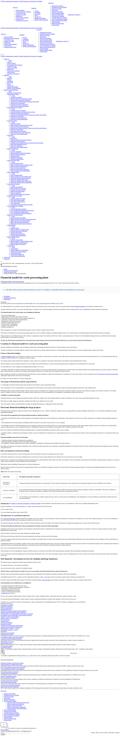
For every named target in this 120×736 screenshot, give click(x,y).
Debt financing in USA (7, 643)
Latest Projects (20, 19)
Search (3, 734)
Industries (33, 8)
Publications (71, 14)
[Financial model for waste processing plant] (12, 281)
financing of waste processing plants (108, 374)
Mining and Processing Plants (59, 20)
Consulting (37, 12)
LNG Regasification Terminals (60, 19)
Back (10, 60)
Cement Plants (55, 25)
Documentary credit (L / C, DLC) (9, 630)
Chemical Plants (56, 22)
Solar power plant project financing (10, 686)
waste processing (46, 580)
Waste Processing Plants (58, 13)
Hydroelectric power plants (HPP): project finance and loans (16, 615)
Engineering (4, 593)
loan (29, 571)
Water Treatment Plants (58, 14)
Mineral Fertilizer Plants (58, 23)
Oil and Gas (38, 17)
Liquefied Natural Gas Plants (59, 17)
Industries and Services (10, 297)
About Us (15, 7)
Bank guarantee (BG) (6, 609)
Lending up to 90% (21, 14)
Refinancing (19, 16)
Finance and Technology (22, 17)
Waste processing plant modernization (17, 708)
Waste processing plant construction (16, 707)
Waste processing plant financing (15, 704)
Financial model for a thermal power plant (11, 664)
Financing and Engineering (14, 93)
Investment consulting (6, 606)
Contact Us (77, 14)
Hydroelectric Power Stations (59, 7)
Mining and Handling (40, 18)
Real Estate (37, 14)
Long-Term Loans (20, 13)
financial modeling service (8, 356)
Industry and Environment (41, 20)
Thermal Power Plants (57, 6)
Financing (51, 3)
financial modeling (80, 306)
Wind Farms (55, 10)
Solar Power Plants (56, 8)
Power (36, 15)
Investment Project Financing (23, 11)
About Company (20, 10)
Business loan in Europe (7, 634)
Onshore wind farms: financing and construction (13, 612)
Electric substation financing (8, 677)
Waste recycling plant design (14, 705)
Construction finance (6, 647)
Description (7, 296)
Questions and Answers (22, 20)
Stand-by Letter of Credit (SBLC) (9, 618)
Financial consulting (6, 624)
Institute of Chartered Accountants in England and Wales (25, 503)
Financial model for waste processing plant (18, 702)
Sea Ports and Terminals (58, 16)
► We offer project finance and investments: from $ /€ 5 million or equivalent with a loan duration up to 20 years (43, 290)
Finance (37, 11)
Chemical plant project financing (9, 673)
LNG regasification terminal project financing (12, 669)
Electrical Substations (57, 11)
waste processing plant (9, 518)
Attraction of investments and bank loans (11, 627)
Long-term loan (5, 621)
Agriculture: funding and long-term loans (11, 638)
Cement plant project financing (8, 682)
